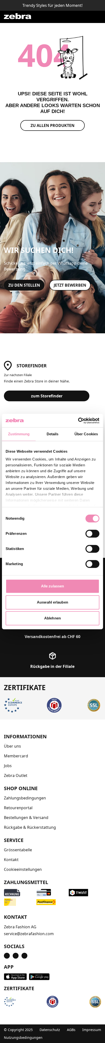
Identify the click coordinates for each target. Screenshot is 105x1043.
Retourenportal (18, 807)
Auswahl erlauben (52, 602)
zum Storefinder (47, 396)
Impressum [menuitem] (91, 1029)
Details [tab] (53, 434)
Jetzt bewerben (70, 285)
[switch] (92, 534)
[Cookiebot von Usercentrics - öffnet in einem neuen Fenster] (78, 420)
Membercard (16, 756)
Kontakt (11, 859)
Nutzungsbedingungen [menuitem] (23, 1037)
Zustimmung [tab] (19, 434)
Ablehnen (52, 618)
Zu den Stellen (24, 285)
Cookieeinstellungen (23, 869)
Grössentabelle (18, 849)
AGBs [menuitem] (71, 1029)
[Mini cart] (95, 16)
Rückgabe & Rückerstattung (30, 827)
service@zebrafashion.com (29, 933)
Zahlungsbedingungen (25, 798)
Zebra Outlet (15, 775)
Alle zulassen (52, 586)
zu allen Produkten (52, 125)
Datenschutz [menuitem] (50, 1029)
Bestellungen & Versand (26, 817)
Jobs (8, 765)
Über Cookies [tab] (86, 434)
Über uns (12, 746)
